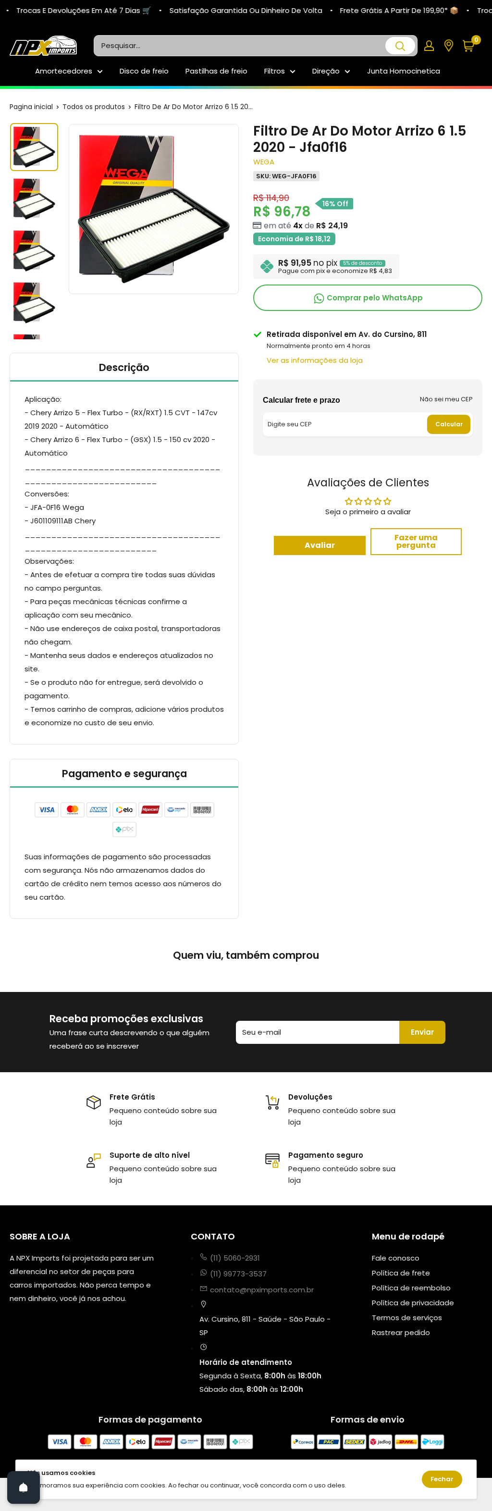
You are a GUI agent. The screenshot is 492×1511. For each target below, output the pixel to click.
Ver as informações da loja (315, 360)
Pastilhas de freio (216, 71)
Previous (67, 209)
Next (240, 209)
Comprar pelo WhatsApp (374, 298)
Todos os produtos (93, 106)
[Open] (23, 1487)
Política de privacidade (413, 1303)
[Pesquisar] (400, 45)
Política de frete (401, 1273)
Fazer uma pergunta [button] (416, 541)
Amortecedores (63, 71)
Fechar (442, 1479)
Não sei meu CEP (446, 399)
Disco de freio (144, 71)
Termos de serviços (407, 1318)
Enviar (422, 1032)
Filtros (274, 71)
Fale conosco (395, 1258)
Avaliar (320, 545)
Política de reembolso (411, 1288)
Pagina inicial (31, 106)
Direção (326, 71)
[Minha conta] (429, 45)
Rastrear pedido (401, 1332)
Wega (263, 162)
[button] (472, 45)
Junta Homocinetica (403, 71)
